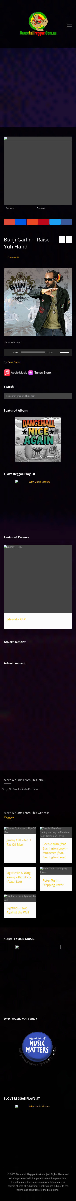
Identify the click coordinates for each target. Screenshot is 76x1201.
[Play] (9, 352)
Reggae (41, 208)
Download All (13, 257)
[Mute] (57, 352)
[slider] (65, 352)
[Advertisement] (38, 88)
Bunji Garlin (14, 362)
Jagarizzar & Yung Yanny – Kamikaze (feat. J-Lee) (19, 877)
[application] (38, 352)
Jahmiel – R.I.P (16, 619)
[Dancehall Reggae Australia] (38, 24)
